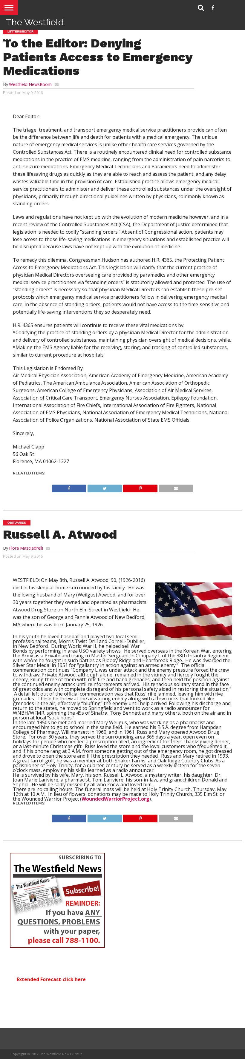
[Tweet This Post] (104, 487)
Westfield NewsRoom (30, 84)
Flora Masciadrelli (26, 548)
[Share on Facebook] (69, 487)
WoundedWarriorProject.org (115, 799)
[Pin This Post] (140, 487)
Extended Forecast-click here (51, 979)
